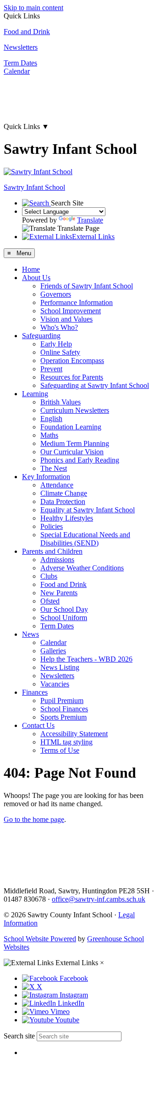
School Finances (64, 709)
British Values (60, 402)
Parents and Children (52, 551)
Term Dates (20, 63)
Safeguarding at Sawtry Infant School (94, 385)
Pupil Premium (61, 700)
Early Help (56, 344)
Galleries (53, 651)
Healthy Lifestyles (66, 518)
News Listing (59, 667)
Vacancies (54, 684)
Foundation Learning (70, 427)
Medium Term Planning (74, 443)
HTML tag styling (66, 742)
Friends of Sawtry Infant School (86, 286)
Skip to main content (33, 8)
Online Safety (60, 352)
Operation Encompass (72, 360)
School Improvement (70, 311)
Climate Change (63, 493)
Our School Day (64, 609)
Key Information (46, 477)
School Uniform (63, 617)
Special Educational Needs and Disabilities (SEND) (85, 539)
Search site (19, 1036)
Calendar (17, 71)
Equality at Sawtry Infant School (87, 510)
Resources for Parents (71, 377)
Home (31, 269)
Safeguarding (41, 336)
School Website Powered (40, 939)
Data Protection (62, 501)
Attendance (56, 485)
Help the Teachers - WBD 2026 (86, 659)
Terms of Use (59, 750)
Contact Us (38, 725)
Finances (35, 692)
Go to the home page (34, 819)
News (30, 634)
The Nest (53, 468)
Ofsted (50, 601)
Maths (49, 435)
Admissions (57, 559)
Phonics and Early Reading (79, 460)
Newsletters (21, 47)
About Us (36, 277)
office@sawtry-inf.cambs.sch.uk (98, 899)
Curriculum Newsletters (74, 410)
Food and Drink (27, 31)
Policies (51, 526)
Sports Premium (63, 717)
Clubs (48, 576)
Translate (90, 220)
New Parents (58, 593)
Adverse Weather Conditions (82, 568)
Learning (35, 394)
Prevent (51, 369)
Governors (55, 294)
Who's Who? (59, 327)
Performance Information (76, 302)
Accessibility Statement (74, 734)
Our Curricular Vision (72, 452)
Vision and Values (66, 319)
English (51, 418)
